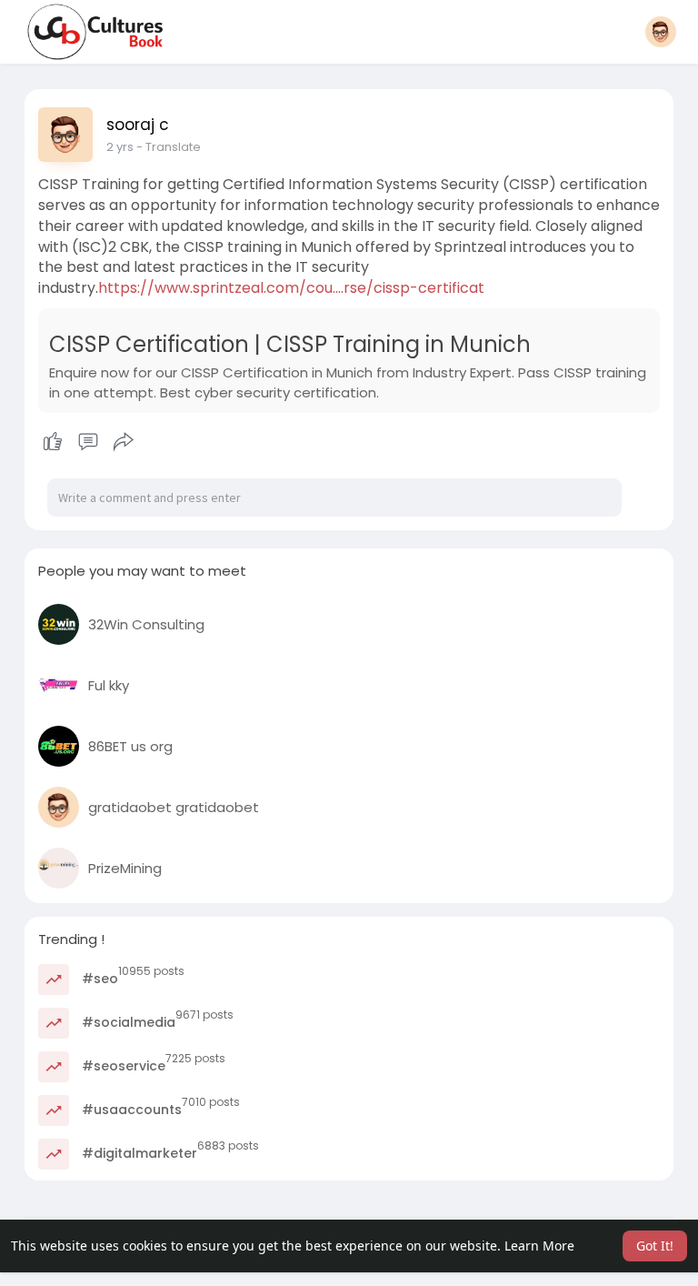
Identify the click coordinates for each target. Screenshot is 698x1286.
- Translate (168, 147)
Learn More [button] (539, 1245)
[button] (660, 32)
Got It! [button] (654, 1245)
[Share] (123, 442)
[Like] (88, 442)
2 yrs (120, 147)
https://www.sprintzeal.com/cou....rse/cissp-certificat (291, 287)
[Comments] (88, 442)
